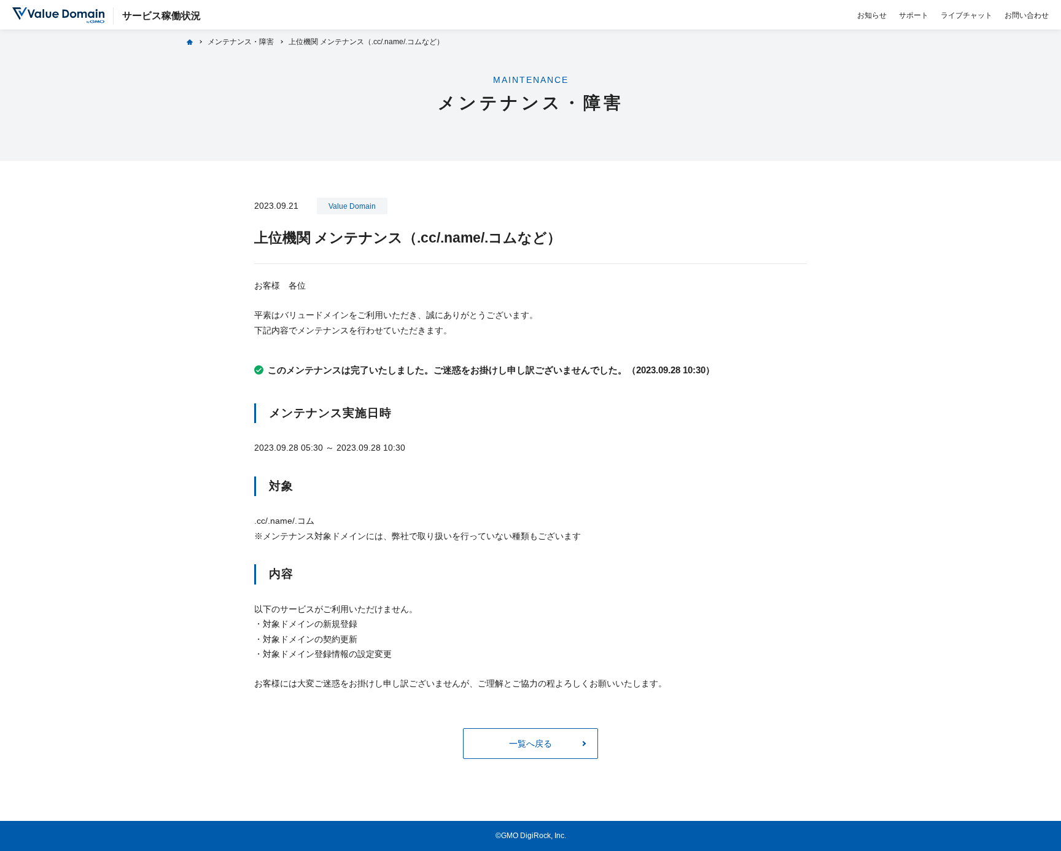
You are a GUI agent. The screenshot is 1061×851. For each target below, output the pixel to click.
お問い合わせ (1027, 15)
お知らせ (872, 15)
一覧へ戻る (530, 743)
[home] (190, 42)
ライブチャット (966, 15)
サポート (913, 15)
